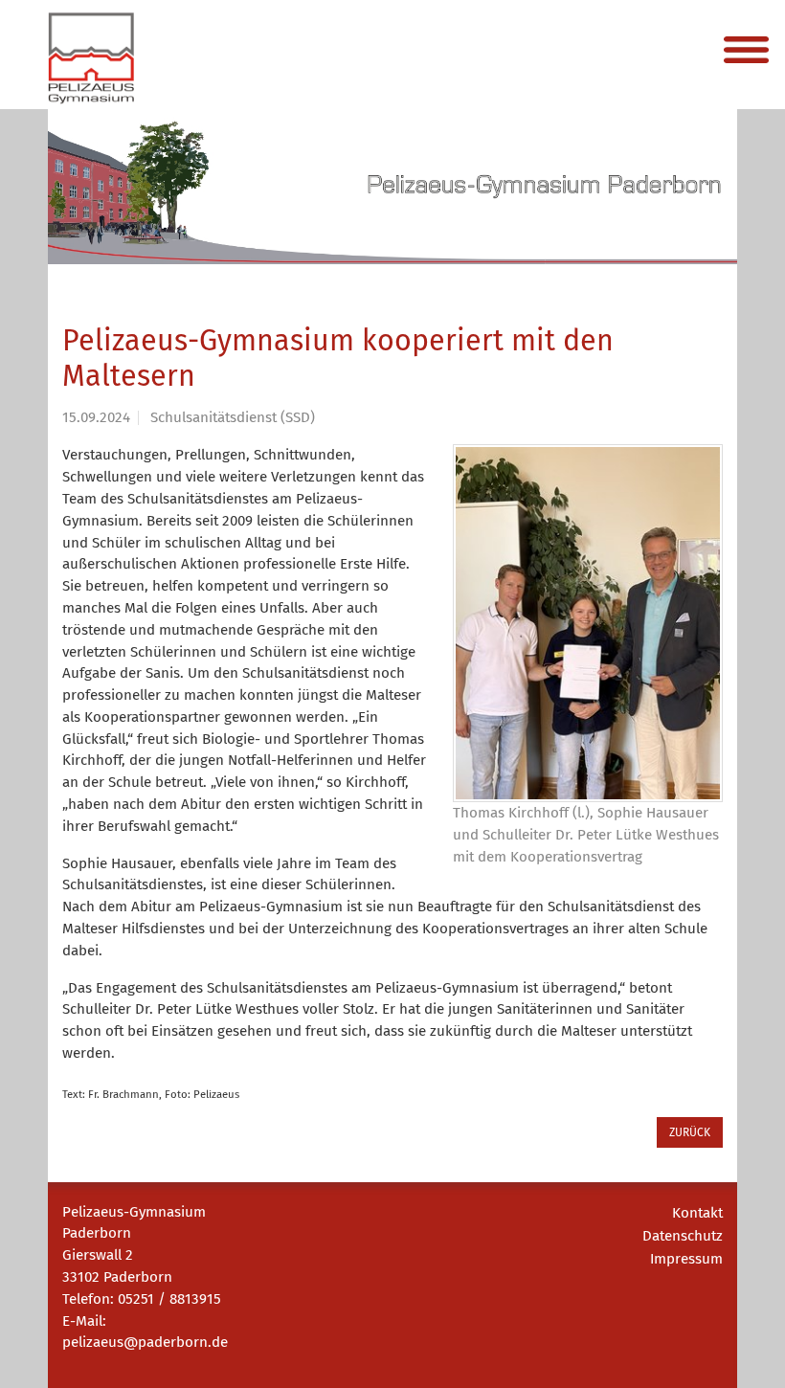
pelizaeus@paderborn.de (145, 1342)
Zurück (689, 1132)
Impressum (686, 1258)
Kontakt (697, 1212)
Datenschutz (682, 1235)
